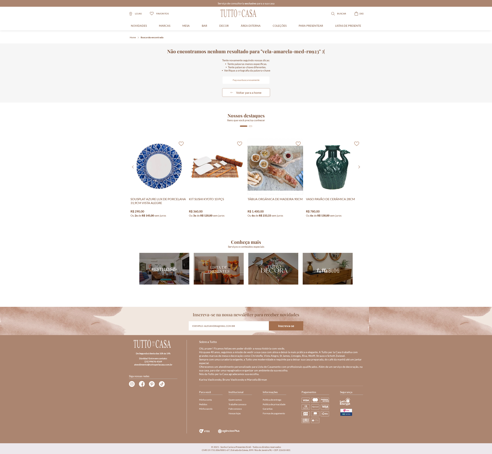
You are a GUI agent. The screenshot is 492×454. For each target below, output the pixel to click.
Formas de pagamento (274, 413)
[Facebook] (142, 384)
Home (133, 37)
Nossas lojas (235, 413)
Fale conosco (235, 408)
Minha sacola (205, 408)
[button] (243, 126)
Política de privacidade (274, 404)
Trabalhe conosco (237, 404)
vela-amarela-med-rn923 (152, 37)
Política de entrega (272, 399)
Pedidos (203, 404)
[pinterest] (152, 384)
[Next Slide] (359, 167)
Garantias (268, 408)
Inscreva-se (286, 326)
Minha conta (205, 399)
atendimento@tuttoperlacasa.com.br (153, 364)
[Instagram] (132, 384)
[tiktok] (162, 384)
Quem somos (235, 399)
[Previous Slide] (133, 167)
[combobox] (246, 80)
